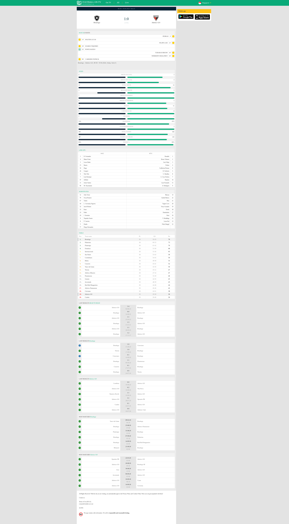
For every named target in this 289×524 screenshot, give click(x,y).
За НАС (81, 508)
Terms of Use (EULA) (85, 501)
